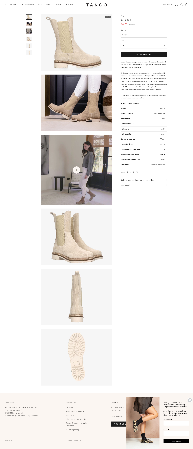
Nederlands (166, 4)
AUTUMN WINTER (28, 4)
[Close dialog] (190, 400)
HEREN (58, 4)
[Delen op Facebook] (127, 172)
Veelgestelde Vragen (75, 411)
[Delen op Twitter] (130, 172)
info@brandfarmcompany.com (25, 416)
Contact (69, 407)
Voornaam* (168, 420)
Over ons (70, 415)
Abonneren (121, 424)
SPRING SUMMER (11, 4)
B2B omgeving (72, 430)
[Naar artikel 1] (29, 17)
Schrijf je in (176, 441)
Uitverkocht (143, 54)
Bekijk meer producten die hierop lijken (137, 180)
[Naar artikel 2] (29, 23)
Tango (123, 16)
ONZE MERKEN (70, 4)
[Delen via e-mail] (137, 172)
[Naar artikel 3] (29, 31)
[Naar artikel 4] (29, 38)
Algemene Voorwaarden (76, 419)
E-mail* (166, 430)
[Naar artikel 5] (29, 45)
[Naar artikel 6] (29, 52)
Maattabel (125, 185)
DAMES (48, 4)
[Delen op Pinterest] (134, 172)
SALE (40, 4)
